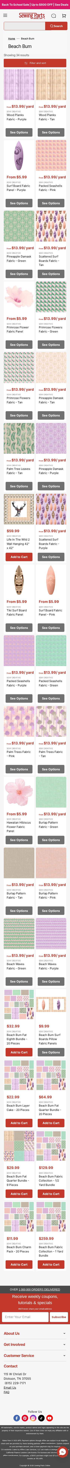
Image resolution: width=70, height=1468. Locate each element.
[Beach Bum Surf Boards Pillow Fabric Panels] (51, 1023)
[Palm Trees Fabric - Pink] (19, 740)
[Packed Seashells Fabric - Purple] (19, 670)
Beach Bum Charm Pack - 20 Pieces (19, 1249)
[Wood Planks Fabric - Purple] (19, 104)
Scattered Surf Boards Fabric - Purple (49, 544)
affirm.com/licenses (10, 1455)
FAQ (6, 1392)
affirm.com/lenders (48, 1443)
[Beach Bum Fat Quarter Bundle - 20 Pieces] (51, 1094)
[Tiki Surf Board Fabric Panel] (19, 599)
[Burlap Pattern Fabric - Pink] (51, 882)
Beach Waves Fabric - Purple (49, 966)
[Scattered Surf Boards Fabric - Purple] (51, 528)
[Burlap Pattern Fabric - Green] (51, 811)
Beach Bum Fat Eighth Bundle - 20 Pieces (17, 1039)
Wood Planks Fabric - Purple (17, 117)
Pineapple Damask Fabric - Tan (51, 400)
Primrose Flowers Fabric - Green (50, 329)
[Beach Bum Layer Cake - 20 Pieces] (19, 1094)
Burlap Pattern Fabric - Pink (48, 895)
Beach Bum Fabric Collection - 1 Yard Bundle (51, 1251)
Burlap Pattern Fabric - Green (48, 825)
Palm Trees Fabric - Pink (19, 754)
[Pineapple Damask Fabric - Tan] (51, 387)
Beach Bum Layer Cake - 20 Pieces (18, 1108)
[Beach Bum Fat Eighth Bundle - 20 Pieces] (19, 1023)
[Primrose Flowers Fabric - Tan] (19, 387)
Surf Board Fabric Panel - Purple (18, 188)
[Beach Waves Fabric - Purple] (51, 953)
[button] (5, 16)
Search (58, 25)
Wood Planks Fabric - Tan (47, 117)
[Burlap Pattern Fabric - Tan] (19, 882)
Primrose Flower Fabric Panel (18, 329)
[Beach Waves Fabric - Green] (19, 953)
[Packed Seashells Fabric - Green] (51, 670)
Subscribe (59, 1317)
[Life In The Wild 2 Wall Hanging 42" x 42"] (19, 528)
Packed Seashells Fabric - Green (50, 683)
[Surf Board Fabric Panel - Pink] (51, 599)
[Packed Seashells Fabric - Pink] (51, 174)
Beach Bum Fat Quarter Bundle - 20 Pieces (50, 1110)
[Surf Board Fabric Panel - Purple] (19, 174)
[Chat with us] (53, 16)
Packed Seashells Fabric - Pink (50, 188)
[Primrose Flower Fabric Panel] (19, 316)
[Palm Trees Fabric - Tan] (51, 740)
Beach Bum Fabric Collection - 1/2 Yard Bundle (51, 1181)
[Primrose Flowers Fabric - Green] (51, 316)
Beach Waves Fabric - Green (16, 966)
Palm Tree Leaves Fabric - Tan (18, 471)
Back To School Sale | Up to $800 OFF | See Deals (35, 4)
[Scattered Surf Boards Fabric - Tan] (51, 245)
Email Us (10, 1387)
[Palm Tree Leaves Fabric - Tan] (19, 457)
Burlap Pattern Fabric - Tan (16, 895)
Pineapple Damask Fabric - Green (19, 259)
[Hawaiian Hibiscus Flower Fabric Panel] (19, 811)
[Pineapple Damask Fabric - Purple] (51, 457)
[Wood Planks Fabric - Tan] (51, 104)
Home (11, 38)
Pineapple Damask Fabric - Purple (51, 471)
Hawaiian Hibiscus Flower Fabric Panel (19, 827)
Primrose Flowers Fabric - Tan (18, 400)
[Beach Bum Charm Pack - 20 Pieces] (19, 1236)
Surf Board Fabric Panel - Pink (50, 612)
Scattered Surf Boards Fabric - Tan (49, 261)
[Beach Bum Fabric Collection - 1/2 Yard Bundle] (51, 1165)
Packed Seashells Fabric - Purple (18, 683)
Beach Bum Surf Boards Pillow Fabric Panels (49, 1039)
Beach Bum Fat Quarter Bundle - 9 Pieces (18, 1181)
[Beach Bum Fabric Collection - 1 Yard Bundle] (51, 1236)
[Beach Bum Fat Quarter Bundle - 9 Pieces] (19, 1165)
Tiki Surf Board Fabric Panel (17, 612)
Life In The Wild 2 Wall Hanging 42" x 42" (18, 544)
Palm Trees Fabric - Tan (51, 754)
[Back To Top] (64, 1462)
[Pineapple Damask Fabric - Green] (19, 245)
